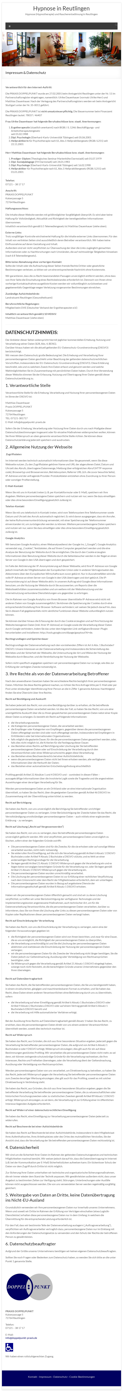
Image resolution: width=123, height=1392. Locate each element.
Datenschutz (60, 1376)
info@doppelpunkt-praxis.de (21, 1337)
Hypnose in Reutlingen (61, 8)
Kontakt (32, 1376)
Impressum (45, 1376)
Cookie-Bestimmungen (82, 1376)
